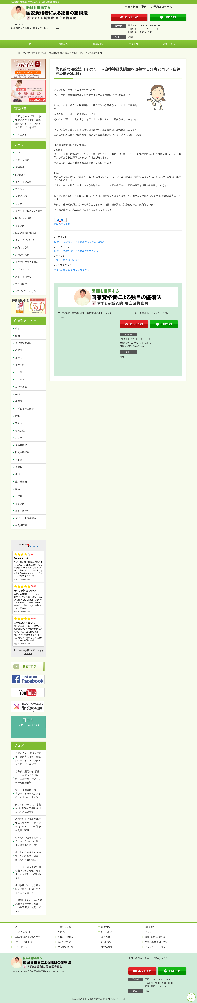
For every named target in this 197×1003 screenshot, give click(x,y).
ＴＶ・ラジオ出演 (24, 240)
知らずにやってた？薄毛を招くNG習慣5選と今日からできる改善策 (28, 808)
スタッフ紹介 (22, 160)
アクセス (133, 44)
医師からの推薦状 (24, 218)
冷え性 (18, 423)
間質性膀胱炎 (22, 452)
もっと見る (21, 134)
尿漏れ (18, 467)
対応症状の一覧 (23, 276)
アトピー (20, 460)
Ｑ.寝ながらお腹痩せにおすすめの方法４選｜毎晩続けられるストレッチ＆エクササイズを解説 (28, 122)
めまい (18, 328)
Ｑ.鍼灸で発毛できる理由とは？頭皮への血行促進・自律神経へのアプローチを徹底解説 (28, 777)
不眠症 (18, 350)
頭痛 (17, 335)
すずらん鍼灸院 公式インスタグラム (72, 270)
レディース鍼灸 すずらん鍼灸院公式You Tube (77, 251)
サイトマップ (22, 269)
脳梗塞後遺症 (22, 387)
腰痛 (17, 489)
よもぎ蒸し (21, 225)
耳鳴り (18, 496)
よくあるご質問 (23, 182)
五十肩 (18, 372)
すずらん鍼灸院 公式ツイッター (70, 260)
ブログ (18, 204)
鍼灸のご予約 (22, 247)
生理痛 (18, 401)
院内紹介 (20, 174)
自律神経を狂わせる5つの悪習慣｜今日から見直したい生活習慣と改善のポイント (28, 905)
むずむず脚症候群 (24, 408)
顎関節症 (20, 430)
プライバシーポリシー (26, 291)
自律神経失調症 (23, 343)
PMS (17, 416)
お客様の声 (98, 44)
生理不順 (20, 365)
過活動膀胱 (21, 445)
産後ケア (20, 474)
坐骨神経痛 (21, 481)
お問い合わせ (168, 44)
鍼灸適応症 (21, 525)
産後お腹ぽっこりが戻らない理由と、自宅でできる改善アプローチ (28, 889)
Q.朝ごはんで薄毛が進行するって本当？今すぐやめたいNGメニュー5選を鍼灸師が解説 (28, 825)
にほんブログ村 (62, 224)
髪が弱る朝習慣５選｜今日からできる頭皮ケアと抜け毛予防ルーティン (28, 793)
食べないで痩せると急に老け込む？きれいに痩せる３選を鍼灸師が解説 (28, 841)
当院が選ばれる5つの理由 (28, 211)
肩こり (18, 438)
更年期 (18, 357)
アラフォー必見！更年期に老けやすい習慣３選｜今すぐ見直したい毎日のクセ (28, 872)
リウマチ (20, 379)
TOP (28, 44)
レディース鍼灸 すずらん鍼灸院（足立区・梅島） (79, 242)
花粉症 (18, 394)
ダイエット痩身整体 (25, 518)
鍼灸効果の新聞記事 (25, 233)
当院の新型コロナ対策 (26, 262)
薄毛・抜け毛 (22, 511)
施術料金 (63, 44)
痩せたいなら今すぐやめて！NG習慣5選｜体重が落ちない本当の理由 (28, 856)
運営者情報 (21, 284)
